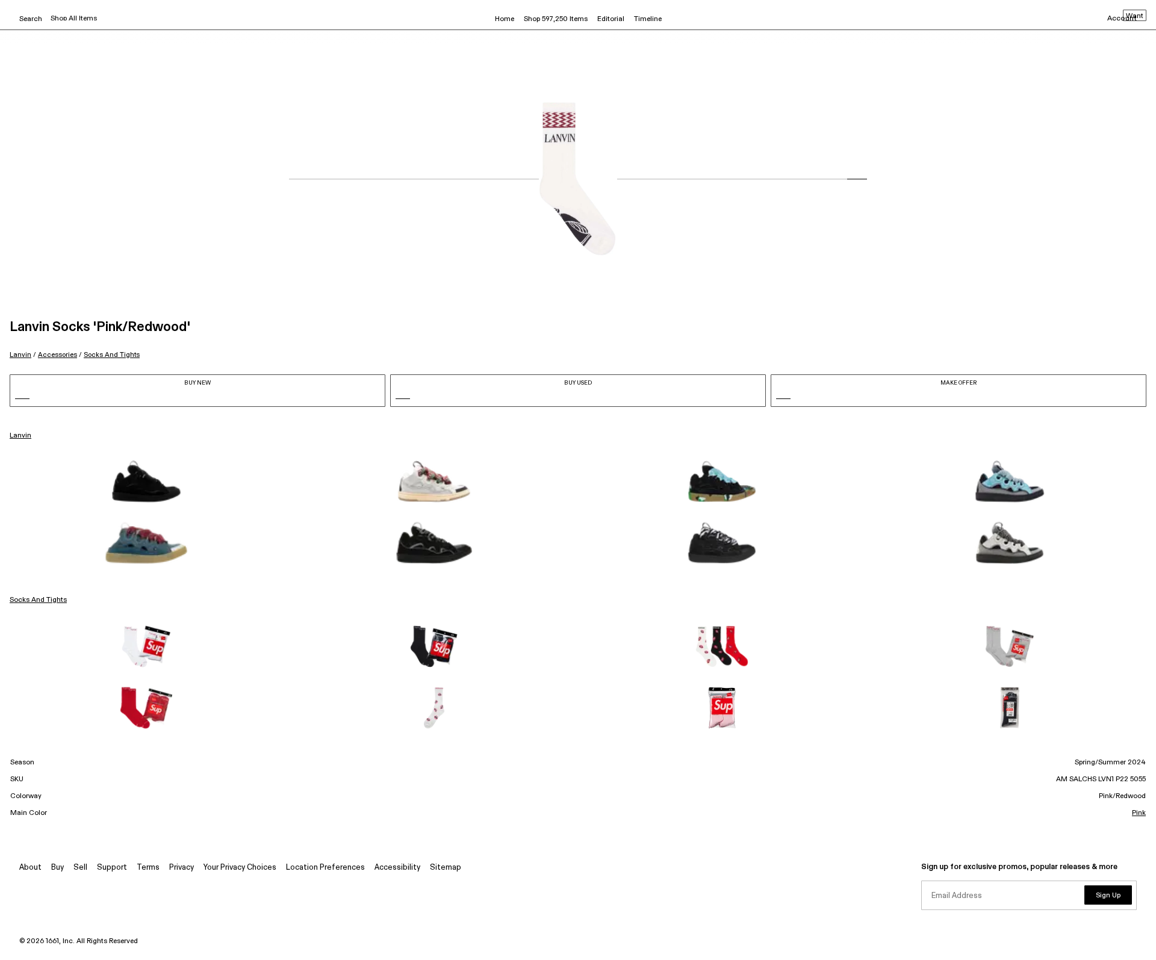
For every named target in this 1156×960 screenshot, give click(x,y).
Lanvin (20, 354)
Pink (1139, 813)
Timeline (648, 19)
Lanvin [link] (20, 435)
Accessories (57, 354)
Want (1134, 16)
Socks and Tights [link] (38, 600)
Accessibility (397, 868)
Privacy (181, 868)
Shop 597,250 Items (556, 19)
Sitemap (445, 868)
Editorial (610, 19)
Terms (148, 868)
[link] (146, 481)
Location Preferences (325, 868)
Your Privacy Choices (240, 868)
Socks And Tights (112, 354)
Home (504, 19)
